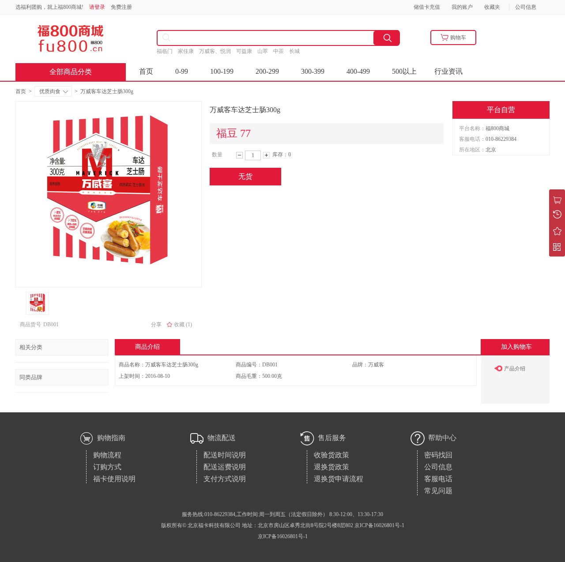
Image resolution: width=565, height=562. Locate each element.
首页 (146, 71)
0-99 (181, 71)
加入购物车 (516, 346)
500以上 (404, 71)
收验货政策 (331, 455)
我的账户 (462, 7)
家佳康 (188, 51)
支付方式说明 (224, 479)
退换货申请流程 (338, 479)
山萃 (265, 51)
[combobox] (240, 38)
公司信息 (525, 7)
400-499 (358, 71)
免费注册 (121, 7)
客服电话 (438, 479)
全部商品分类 (70, 71)
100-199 (222, 71)
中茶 (281, 51)
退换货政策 (331, 467)
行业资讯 (448, 71)
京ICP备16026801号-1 (283, 536)
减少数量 (239, 155)
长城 (297, 51)
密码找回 (438, 455)
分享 (156, 324)
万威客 (376, 365)
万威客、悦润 (217, 51)
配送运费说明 (224, 467)
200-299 (267, 71)
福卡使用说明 (114, 479)
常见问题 (438, 490)
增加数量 (266, 155)
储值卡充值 (427, 7)
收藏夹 (492, 7)
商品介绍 (147, 346)
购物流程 (107, 455)
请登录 (97, 7)
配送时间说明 (224, 455)
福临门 (167, 51)
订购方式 (107, 467)
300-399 (312, 71)
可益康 (246, 51)
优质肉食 (49, 91)
